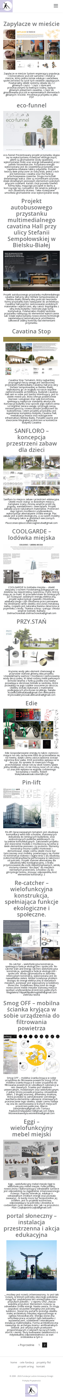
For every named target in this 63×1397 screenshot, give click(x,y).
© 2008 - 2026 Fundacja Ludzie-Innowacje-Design (31, 1376)
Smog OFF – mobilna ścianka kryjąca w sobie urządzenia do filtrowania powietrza (31, 1015)
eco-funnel (32, 105)
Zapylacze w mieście (32, 24)
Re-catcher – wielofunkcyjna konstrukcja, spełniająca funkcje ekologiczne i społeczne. (31, 898)
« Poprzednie (26, 1345)
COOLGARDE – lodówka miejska (31, 534)
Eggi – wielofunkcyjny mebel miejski (31, 1128)
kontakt (40, 1366)
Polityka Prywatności (31, 1380)
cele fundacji (27, 1362)
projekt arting (26, 1366)
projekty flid (44, 1362)
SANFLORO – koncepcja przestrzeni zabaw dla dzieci (31, 440)
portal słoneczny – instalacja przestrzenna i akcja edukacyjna (32, 1225)
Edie (31, 703)
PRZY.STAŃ (32, 621)
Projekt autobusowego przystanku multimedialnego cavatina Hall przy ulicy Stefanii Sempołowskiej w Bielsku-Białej (31, 223)
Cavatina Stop (31, 331)
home (14, 1362)
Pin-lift (31, 782)
